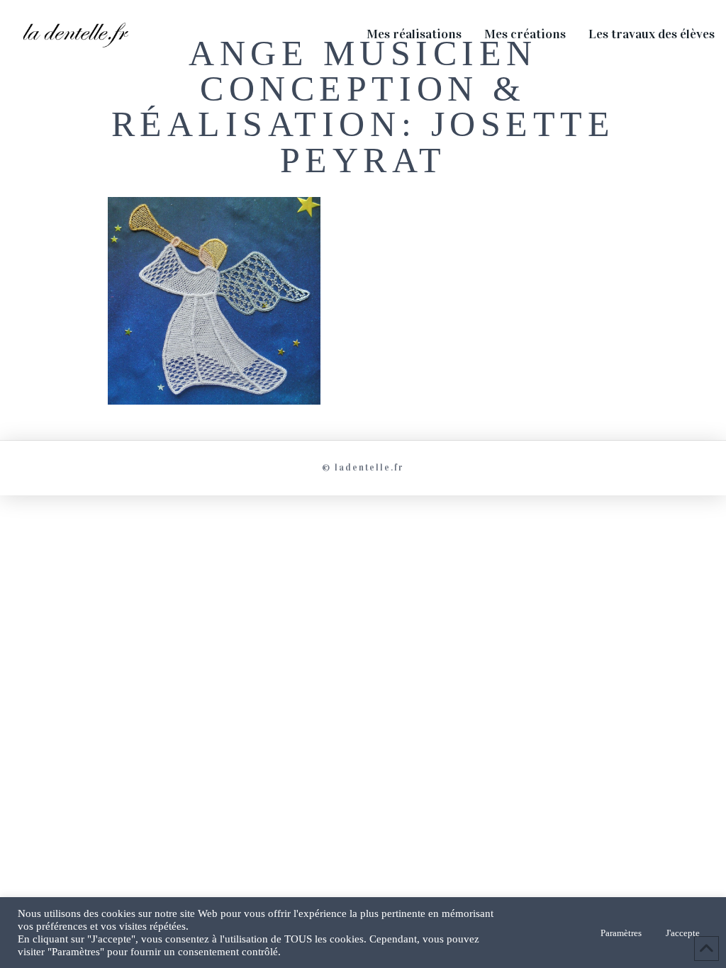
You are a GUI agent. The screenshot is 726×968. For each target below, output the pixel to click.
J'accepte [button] (683, 933)
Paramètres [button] (621, 933)
